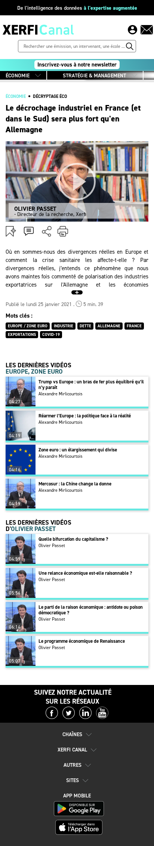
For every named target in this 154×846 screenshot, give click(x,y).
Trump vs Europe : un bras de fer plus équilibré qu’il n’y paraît (91, 384)
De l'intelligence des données (77, 8)
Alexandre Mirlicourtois (60, 393)
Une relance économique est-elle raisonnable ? (85, 573)
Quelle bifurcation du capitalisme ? (73, 539)
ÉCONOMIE (18, 75)
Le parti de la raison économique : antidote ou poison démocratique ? (90, 609)
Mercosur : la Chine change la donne (74, 484)
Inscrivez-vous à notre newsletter (77, 64)
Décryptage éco (50, 96)
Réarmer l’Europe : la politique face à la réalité (84, 416)
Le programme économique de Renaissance (81, 641)
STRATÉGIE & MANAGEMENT (94, 75)
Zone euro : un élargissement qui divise (77, 450)
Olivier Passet (51, 545)
